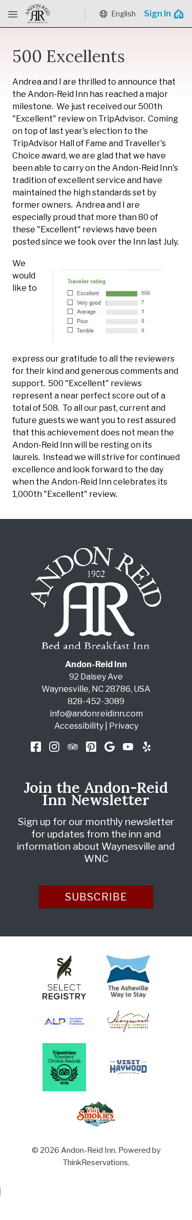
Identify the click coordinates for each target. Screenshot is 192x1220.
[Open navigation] (13, 14)
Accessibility (78, 726)
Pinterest (91, 747)
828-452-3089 (96, 701)
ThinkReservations (95, 1162)
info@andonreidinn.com (96, 713)
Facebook (36, 747)
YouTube (128, 747)
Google (109, 747)
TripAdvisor (73, 747)
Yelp (146, 747)
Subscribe (96, 897)
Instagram (54, 747)
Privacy (123, 726)
